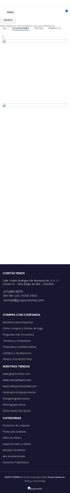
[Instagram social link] (35, 3)
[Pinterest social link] (44, 3)
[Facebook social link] (26, 3)
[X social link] (30, 3)
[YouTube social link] (39, 3)
